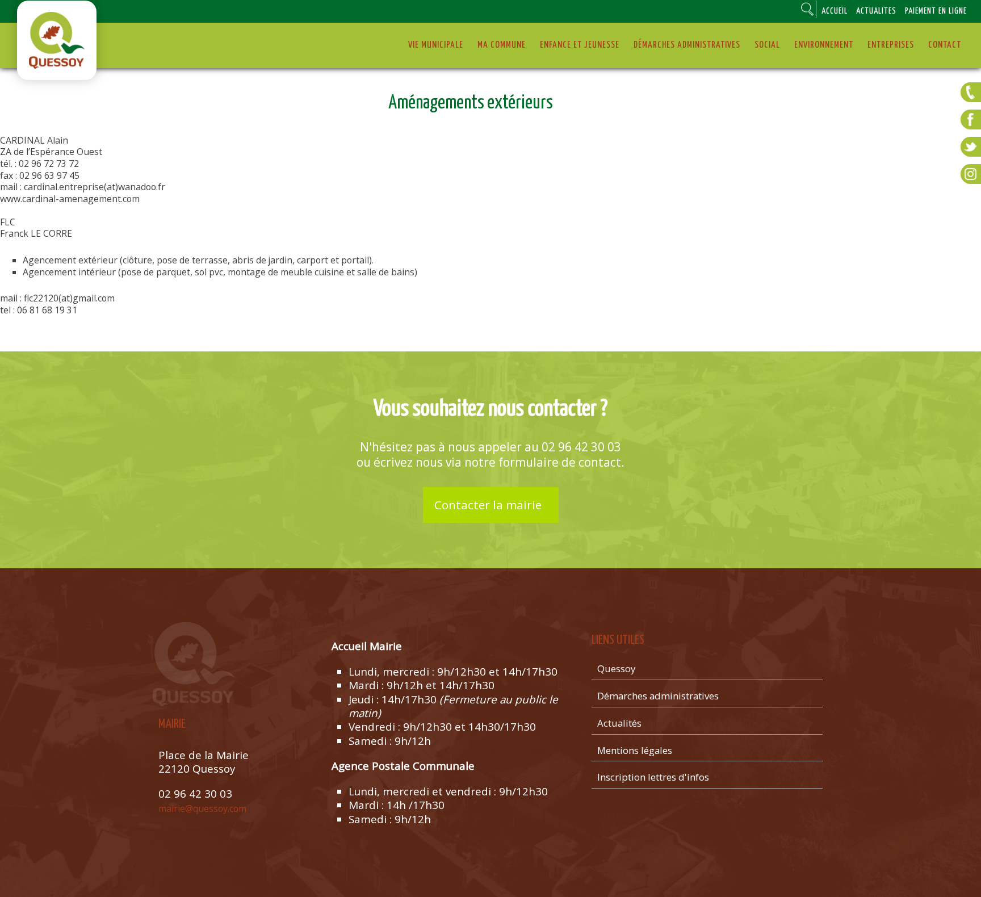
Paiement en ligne (936, 11)
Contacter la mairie (488, 505)
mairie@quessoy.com (202, 808)
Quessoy (616, 668)
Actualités (876, 11)
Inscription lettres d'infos (653, 776)
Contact (944, 44)
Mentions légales (634, 750)
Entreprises (890, 44)
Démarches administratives (687, 44)
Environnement (823, 44)
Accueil (834, 11)
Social (767, 44)
